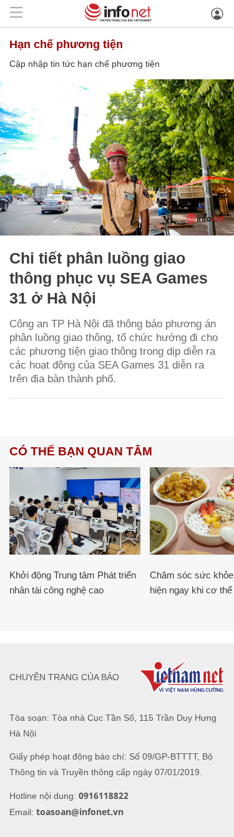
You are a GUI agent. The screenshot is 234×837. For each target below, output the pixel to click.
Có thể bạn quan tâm (80, 451)
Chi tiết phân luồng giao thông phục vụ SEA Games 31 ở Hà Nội (108, 278)
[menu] (16, 13)
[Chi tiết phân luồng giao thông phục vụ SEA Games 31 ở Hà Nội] (117, 157)
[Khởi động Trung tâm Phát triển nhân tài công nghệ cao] (74, 511)
